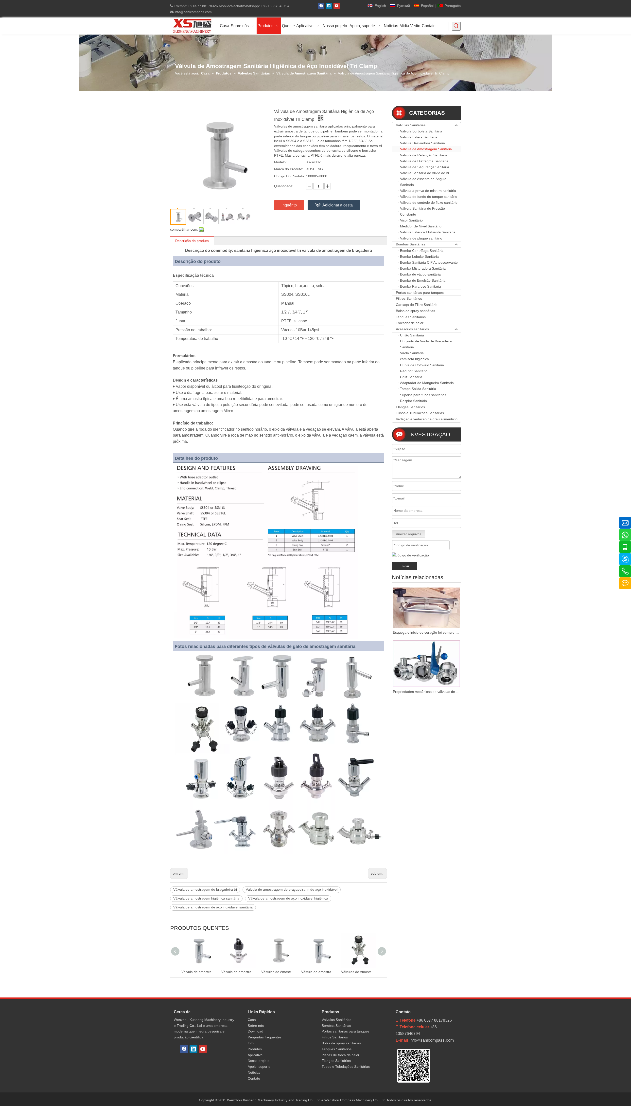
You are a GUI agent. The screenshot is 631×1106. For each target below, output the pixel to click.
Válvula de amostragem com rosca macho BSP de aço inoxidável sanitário (278, 972)
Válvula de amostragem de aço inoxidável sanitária (213, 907)
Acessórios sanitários (412, 329)
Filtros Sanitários (409, 298)
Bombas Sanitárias (410, 244)
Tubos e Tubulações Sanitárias (420, 413)
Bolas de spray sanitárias (415, 311)
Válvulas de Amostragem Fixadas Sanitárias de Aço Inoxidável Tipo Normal (238, 972)
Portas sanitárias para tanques (420, 293)
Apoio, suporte (259, 1067)
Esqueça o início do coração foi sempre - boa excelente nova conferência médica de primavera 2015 (426, 632)
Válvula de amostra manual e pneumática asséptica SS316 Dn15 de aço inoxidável (198, 972)
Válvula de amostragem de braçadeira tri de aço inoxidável (291, 889)
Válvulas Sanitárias (410, 125)
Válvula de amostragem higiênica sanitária (206, 898)
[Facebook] (321, 6)
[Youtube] (336, 6)
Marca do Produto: (288, 169)
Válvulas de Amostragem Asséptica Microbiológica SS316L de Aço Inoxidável (358, 972)
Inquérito (289, 205)
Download (255, 1031)
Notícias (254, 1072)
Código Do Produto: (289, 176)
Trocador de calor (409, 323)
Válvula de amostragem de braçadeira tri (205, 889)
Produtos (255, 1049)
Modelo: (280, 162)
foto (251, 1043)
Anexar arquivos (408, 534)
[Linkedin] (329, 6)
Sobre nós (256, 1026)
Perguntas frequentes (264, 1037)
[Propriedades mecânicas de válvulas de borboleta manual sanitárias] (426, 664)
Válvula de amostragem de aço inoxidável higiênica (288, 898)
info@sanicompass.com (193, 12)
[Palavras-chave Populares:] (456, 26)
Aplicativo (255, 1055)
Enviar (404, 566)
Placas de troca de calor (340, 1055)
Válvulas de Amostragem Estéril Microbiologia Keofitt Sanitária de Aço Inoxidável (318, 972)
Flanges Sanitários (410, 407)
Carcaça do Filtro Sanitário (417, 305)
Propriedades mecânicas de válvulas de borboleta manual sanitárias (426, 692)
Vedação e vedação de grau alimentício (426, 419)
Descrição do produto (192, 241)
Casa (252, 1020)
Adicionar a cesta (337, 205)
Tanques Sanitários (411, 317)
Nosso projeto (258, 1061)
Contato (254, 1078)
